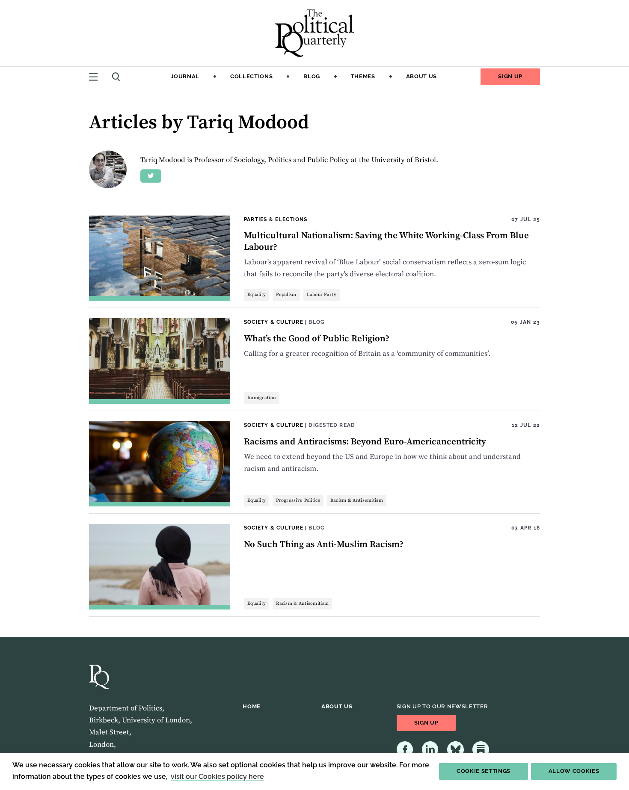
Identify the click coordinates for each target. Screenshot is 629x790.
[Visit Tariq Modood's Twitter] (150, 176)
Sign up (510, 76)
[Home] (314, 33)
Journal (185, 76)
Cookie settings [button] (483, 771)
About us (421, 76)
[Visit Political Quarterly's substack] (480, 749)
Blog (311, 76)
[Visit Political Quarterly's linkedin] (430, 749)
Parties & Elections (275, 219)
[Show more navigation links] (97, 76)
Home (252, 706)
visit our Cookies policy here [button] (217, 776)
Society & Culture (273, 322)
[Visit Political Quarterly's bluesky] (455, 749)
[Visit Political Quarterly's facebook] (405, 749)
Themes (363, 76)
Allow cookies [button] (574, 771)
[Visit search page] (116, 76)
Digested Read (332, 425)
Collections (251, 76)
